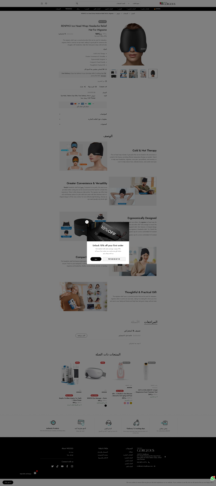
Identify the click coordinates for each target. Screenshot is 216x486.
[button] (87, 222)
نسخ (96, 259)
